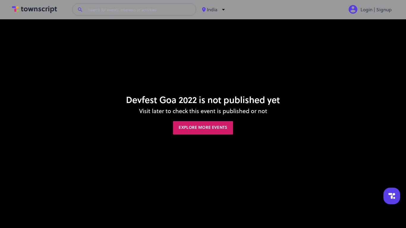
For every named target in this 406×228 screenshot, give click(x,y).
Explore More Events (203, 127)
